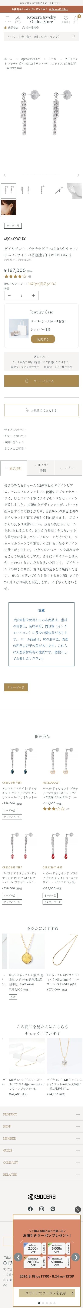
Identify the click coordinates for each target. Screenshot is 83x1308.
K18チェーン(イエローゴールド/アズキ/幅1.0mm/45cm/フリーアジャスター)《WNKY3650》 (26, 1084)
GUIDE (7, 1150)
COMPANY (10, 1162)
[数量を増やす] (33, 295)
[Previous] (6, 175)
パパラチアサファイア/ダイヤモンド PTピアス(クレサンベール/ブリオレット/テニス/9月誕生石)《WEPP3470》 (19, 878)
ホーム (8, 59)
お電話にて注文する (44, 410)
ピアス (52, 59)
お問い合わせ (12, 442)
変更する (43, 339)
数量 (7, 289)
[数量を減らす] (9, 295)
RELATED (10, 1174)
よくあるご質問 (14, 448)
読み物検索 (32, 28)
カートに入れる (44, 381)
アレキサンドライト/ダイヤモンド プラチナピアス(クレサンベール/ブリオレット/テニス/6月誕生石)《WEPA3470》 (19, 793)
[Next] (79, 175)
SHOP (7, 1126)
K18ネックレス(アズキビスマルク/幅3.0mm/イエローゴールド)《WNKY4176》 (63, 979)
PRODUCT (10, 1114)
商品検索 (13, 28)
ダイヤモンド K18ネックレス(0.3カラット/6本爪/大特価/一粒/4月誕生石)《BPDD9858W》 (64, 1084)
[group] (41, 12)
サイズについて (14, 430)
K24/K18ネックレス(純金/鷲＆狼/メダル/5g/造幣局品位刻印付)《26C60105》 (26, 979)
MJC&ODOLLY (31, 59)
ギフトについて (14, 436)
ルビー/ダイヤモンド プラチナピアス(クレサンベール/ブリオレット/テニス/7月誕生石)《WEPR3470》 (60, 878)
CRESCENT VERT (12, 782)
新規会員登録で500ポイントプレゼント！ (41, 3)
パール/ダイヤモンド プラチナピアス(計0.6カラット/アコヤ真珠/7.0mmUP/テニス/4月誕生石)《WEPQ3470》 (60, 793)
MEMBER (9, 1138)
